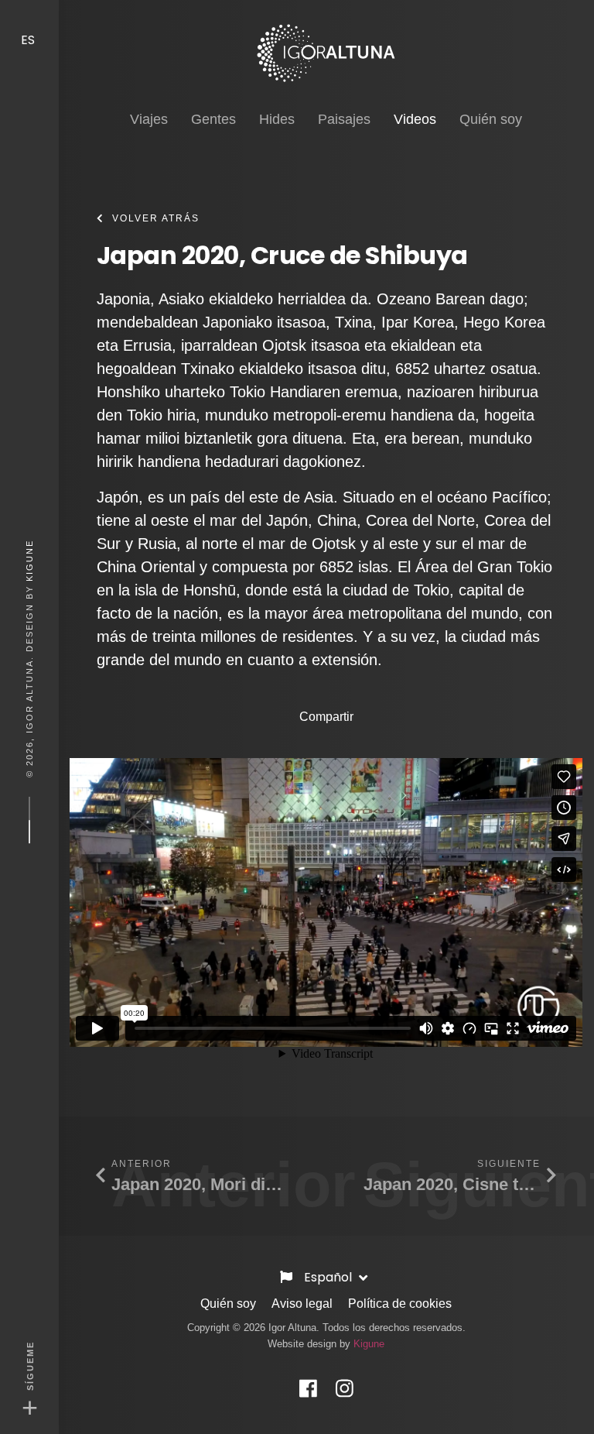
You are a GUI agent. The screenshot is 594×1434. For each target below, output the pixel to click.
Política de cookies (400, 1303)
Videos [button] (415, 119)
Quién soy (228, 1303)
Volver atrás (156, 218)
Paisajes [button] (344, 119)
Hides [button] (277, 119)
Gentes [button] (213, 119)
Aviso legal (302, 1303)
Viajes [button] (149, 119)
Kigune (29, 560)
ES (29, 40)
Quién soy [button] (490, 119)
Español (329, 1277)
